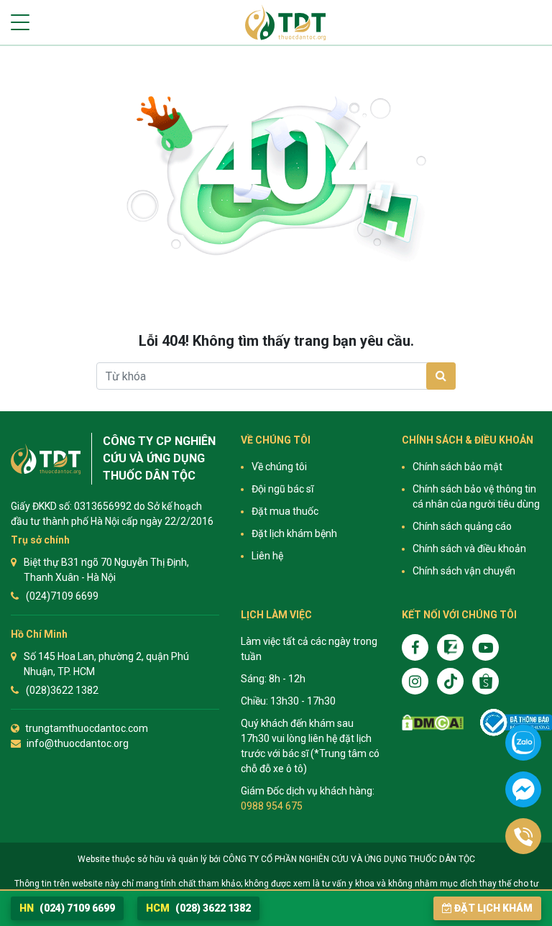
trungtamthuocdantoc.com (86, 728)
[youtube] (485, 647)
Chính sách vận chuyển (464, 571)
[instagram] (415, 681)
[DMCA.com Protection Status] (433, 722)
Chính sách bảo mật (457, 466)
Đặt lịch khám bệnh (294, 533)
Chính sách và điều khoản (469, 548)
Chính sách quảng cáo (462, 526)
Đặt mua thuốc (285, 511)
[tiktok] (450, 681)
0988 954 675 (272, 806)
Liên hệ (267, 555)
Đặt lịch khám (493, 908)
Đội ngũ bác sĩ (282, 489)
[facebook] (415, 647)
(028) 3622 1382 (198, 908)
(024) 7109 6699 (67, 908)
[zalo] (450, 647)
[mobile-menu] (20, 22)
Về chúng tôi (279, 466)
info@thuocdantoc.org (78, 743)
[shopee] (485, 681)
